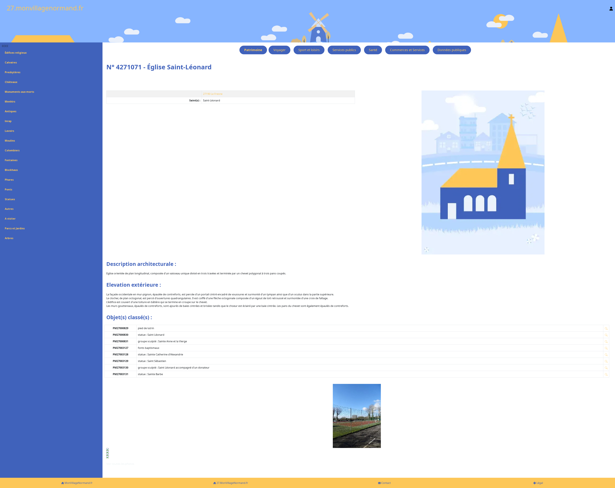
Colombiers (12, 150)
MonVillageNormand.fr (78, 483)
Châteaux (11, 82)
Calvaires (11, 62)
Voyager (279, 50)
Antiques (10, 111)
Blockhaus (11, 170)
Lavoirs (9, 131)
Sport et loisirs (309, 50)
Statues (10, 199)
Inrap (8, 121)
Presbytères (12, 72)
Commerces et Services (407, 50)
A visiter (10, 218)
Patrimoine (253, 50)
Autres (9, 209)
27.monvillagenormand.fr (45, 8)
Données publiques (452, 50)
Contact (386, 483)
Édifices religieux (16, 52)
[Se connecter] (611, 8)
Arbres (9, 238)
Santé (373, 50)
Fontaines (11, 160)
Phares (9, 179)
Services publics (344, 50)
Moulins (10, 140)
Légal (539, 483)
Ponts (8, 189)
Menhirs (10, 101)
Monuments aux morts (19, 92)
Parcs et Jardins (15, 228)
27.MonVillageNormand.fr (232, 483)
